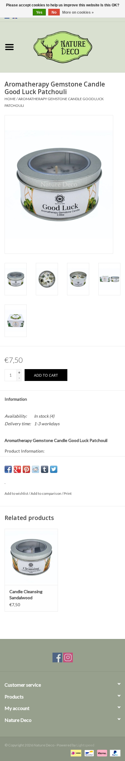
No (54, 12)
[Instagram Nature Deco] (68, 657)
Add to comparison (46, 493)
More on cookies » (78, 12)
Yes (39, 12)
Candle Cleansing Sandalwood (25, 594)
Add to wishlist (16, 493)
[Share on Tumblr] (44, 469)
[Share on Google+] (17, 469)
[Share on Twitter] (53, 469)
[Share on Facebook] (8, 469)
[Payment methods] (75, 752)
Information (16, 399)
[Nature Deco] (72, 46)
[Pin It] (26, 469)
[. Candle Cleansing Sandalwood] (31, 557)
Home (10, 99)
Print (68, 493)
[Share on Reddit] (35, 469)
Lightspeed (85, 745)
